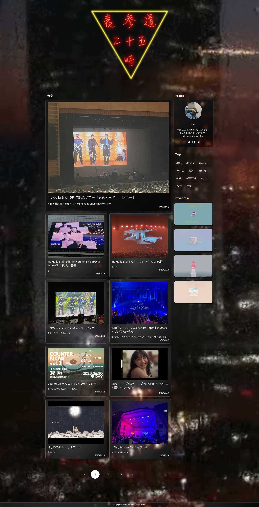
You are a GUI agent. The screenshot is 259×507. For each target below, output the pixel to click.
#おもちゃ (204, 163)
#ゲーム (180, 170)
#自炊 (179, 178)
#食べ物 (202, 170)
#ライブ (190, 163)
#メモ (179, 185)
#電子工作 (191, 178)
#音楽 (179, 163)
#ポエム (205, 178)
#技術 (189, 185)
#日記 (191, 170)
